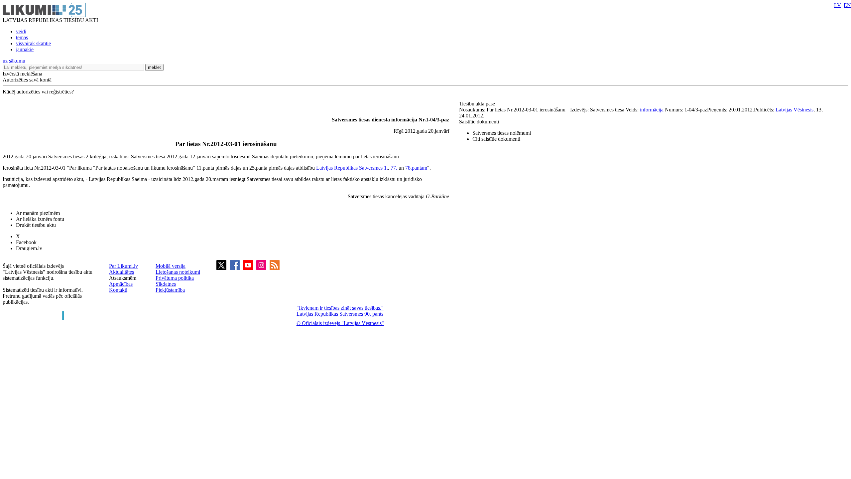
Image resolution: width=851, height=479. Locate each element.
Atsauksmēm (122, 278)
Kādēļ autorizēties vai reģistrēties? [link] (38, 91)
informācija (652, 109)
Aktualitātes (121, 272)
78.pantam (416, 168)
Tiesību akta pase (477, 103)
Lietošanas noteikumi (178, 272)
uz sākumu (14, 61)
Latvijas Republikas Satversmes (349, 168)
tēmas (22, 37)
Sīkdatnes (166, 284)
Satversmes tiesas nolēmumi (501, 133)
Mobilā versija (170, 266)
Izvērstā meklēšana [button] (22, 74)
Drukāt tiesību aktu (36, 225)
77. (395, 168)
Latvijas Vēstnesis (794, 109)
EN (847, 5)
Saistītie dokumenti (479, 121)
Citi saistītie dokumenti (496, 139)
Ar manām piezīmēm (38, 213)
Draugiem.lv (29, 248)
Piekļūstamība (170, 290)
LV (837, 5)
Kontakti (118, 290)
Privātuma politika (175, 278)
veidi (21, 31)
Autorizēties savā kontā (27, 79)
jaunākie (25, 49)
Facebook (26, 242)
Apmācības (121, 284)
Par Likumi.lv (123, 266)
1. (386, 168)
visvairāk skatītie (33, 43)
